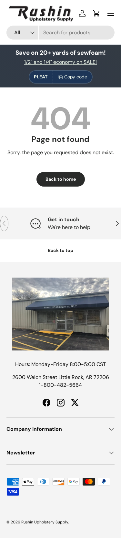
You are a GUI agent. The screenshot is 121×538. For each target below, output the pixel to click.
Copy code (75, 77)
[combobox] (60, 33)
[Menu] (111, 13)
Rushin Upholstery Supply (44, 522)
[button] (96, 13)
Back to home (60, 179)
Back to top (60, 250)
